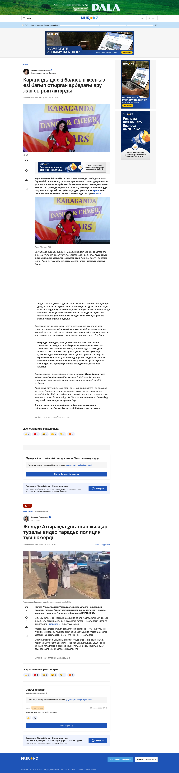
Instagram (100, 489)
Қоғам (25, 65)
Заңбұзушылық (41, 511)
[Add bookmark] (26, 189)
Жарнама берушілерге (146, 759)
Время (96, 190)
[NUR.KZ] (89, 18)
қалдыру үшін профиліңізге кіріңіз (79, 465)
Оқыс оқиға (28, 511)
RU (142, 18)
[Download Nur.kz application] (89, 7)
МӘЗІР (29, 18)
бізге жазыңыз (63, 417)
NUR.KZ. (97, 193)
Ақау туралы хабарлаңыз (120, 759)
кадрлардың (55, 624)
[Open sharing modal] (26, 180)
